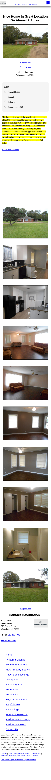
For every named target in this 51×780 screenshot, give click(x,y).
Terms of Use (12, 753)
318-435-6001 (14, 635)
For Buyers (12, 689)
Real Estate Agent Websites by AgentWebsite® (18, 760)
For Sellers (12, 694)
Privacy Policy (36, 753)
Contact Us (12, 729)
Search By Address (16, 664)
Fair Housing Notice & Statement (27, 755)
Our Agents (12, 679)
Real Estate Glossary (18, 719)
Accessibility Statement (8, 755)
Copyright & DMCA (24, 753)
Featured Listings (15, 659)
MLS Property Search (18, 669)
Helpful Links (13, 704)
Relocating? (12, 709)
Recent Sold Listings (17, 674)
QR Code (4, 753)
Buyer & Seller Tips (16, 699)
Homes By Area (14, 684)
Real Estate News (16, 724)
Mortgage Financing (17, 714)
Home (9, 654)
